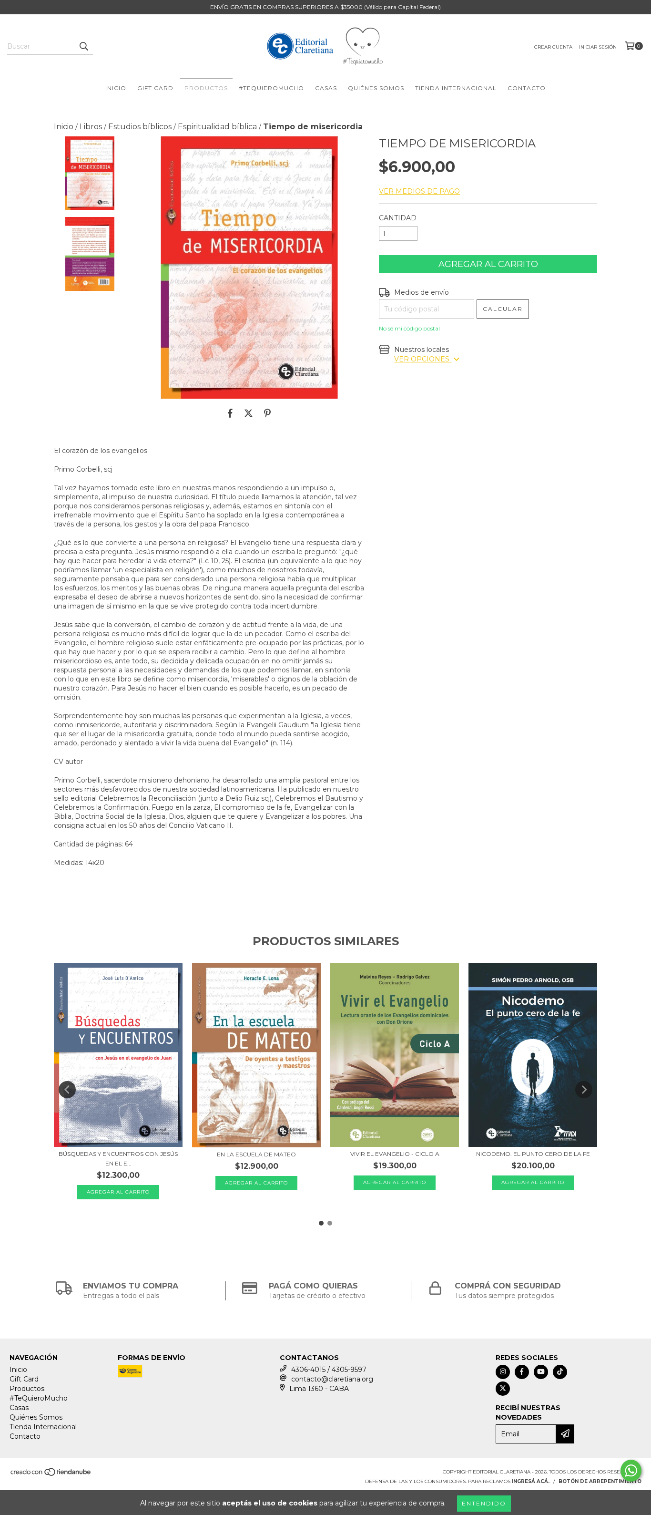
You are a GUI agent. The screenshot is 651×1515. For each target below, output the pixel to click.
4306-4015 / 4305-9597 (328, 1369)
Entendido (484, 1503)
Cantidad (398, 218)
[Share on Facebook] (230, 413)
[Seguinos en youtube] (541, 1372)
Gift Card (155, 88)
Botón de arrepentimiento (600, 1481)
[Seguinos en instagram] (503, 1372)
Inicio (115, 88)
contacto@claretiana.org (332, 1379)
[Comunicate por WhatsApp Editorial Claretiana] (630, 1471)
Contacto (527, 88)
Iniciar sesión (598, 47)
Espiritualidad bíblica (217, 126)
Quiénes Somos (376, 88)
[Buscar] (83, 46)
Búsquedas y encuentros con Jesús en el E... (118, 1158)
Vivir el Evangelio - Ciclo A (394, 1153)
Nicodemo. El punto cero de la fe (533, 1153)
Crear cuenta (553, 47)
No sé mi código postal (409, 328)
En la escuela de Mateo (256, 1154)
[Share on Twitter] (248, 413)
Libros (91, 126)
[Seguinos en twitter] (503, 1388)
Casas (326, 88)
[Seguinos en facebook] (522, 1372)
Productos (206, 88)
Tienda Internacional (456, 88)
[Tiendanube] (51, 1475)
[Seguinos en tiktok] (560, 1372)
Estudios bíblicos (140, 126)
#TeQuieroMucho (271, 88)
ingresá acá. (530, 1481)
